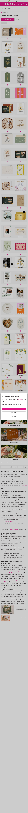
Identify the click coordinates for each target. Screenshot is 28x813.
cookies (20, 399)
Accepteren (14, 409)
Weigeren (14, 416)
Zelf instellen (14, 412)
